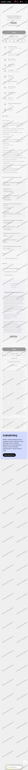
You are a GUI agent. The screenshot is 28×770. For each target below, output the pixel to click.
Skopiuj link (14, 358)
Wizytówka (13, 23)
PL (22, 2)
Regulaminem (17, 428)
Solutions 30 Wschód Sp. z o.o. (13, 20)
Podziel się (14, 365)
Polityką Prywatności (6, 420)
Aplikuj (14, 32)
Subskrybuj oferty (9, 455)
